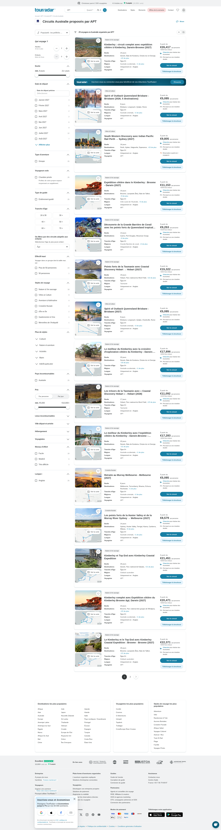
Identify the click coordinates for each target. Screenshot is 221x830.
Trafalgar (119, 726)
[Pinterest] (93, 814)
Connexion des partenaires (120, 803)
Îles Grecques (66, 742)
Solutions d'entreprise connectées (85, 780)
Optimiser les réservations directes (85, 797)
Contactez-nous (154, 777)
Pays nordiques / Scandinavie (95, 719)
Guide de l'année (116, 777)
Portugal (87, 722)
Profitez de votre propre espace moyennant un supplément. (50, 182)
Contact (171, 10)
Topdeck (119, 722)
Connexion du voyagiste (81, 800)
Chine (40, 742)
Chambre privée (45, 177)
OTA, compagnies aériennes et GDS (123, 800)
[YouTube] (99, 814)
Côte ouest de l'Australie (129, 202)
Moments (142, 10)
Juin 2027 (43, 128)
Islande (87, 709)
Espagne (87, 729)
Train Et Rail (158, 738)
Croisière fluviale (45, 306)
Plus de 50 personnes (48, 268)
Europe (40, 719)
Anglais (42, 481)
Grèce (63, 739)
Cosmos (119, 712)
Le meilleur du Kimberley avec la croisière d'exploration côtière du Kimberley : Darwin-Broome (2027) (128, 352)
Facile (41, 454)
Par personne (44, 396)
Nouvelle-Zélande (67, 716)
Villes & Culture (45, 295)
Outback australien (127, 573)
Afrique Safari (159, 728)
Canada (87, 736)
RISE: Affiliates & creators (119, 794)
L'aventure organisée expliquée (84, 777)
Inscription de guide (117, 780)
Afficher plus (44, 145)
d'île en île (43, 312)
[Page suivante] (136, 676)
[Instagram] (87, 814)
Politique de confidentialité (96, 826)
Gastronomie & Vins (47, 317)
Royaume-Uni (66, 736)
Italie (86, 716)
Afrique (40, 709)
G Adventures (121, 716)
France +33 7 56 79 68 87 (157, 783)
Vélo (155, 715)
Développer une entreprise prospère (86, 789)
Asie (39, 712)
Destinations (122, 10)
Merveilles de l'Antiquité (48, 323)
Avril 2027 (43, 117)
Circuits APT (48, 16)
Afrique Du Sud (43, 736)
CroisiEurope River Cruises (126, 729)
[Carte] (183, 32)
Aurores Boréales (160, 721)
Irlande (86, 712)
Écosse (87, 726)
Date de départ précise (46, 90)
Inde (62, 709)
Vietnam (64, 726)
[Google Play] (174, 814)
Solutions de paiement (81, 792)
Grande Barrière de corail (129, 244)
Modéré (42, 459)
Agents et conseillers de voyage (122, 792)
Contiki (118, 709)
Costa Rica (88, 739)
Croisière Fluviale (160, 725)
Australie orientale (126, 113)
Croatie (63, 729)
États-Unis (88, 742)
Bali (39, 739)
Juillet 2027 (43, 133)
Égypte (40, 729)
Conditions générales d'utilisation (129, 826)
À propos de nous (41, 777)
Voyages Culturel (160, 731)
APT (42, 16)
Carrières (46, 780)
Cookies (112, 826)
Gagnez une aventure (46, 790)
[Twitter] (81, 814)
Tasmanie (123, 284)
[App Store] (156, 814)
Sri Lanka (64, 719)
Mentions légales (79, 826)
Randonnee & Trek (160, 718)
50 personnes (44, 273)
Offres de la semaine (156, 10)
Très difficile (43, 465)
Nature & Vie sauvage (48, 289)
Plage (156, 741)
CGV (57, 820)
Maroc (40, 732)
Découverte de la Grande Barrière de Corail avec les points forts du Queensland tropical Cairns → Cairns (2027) (128, 227)
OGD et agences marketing (120, 797)
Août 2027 (43, 139)
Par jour (61, 396)
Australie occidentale (127, 64)
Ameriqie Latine (43, 722)
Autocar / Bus (159, 735)
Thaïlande (64, 722)
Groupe (42, 161)
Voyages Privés (159, 748)
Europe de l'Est (66, 732)
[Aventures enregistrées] (177, 10)
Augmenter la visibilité (81, 794)
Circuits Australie (58, 16)
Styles (133, 10)
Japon (63, 712)
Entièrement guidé (46, 199)
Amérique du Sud (44, 726)
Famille (156, 745)
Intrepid (119, 719)
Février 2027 (44, 106)
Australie (42, 380)
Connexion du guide (117, 783)
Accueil (37, 16)
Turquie (87, 732)
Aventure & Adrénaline (48, 301)
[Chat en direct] (215, 824)
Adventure (157, 711)
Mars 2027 (43, 111)
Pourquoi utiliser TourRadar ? (45, 794)
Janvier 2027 (44, 100)
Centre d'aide (153, 780)
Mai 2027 (42, 122)
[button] (171, 53)
